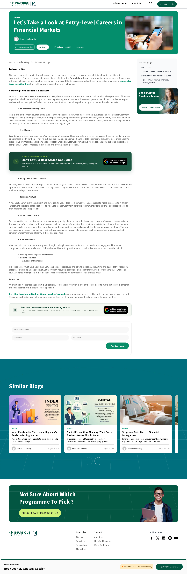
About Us (136, 3)
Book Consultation (151, 107)
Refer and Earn (101, 544)
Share (44, 47)
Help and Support (102, 541)
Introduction (146, 67)
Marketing (81, 548)
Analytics (80, 541)
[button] (98, 461)
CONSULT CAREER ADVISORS (37, 512)
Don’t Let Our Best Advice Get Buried (156, 76)
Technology (81, 544)
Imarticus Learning (28, 39)
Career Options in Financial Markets (157, 71)
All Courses (118, 3)
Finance (79, 537)
